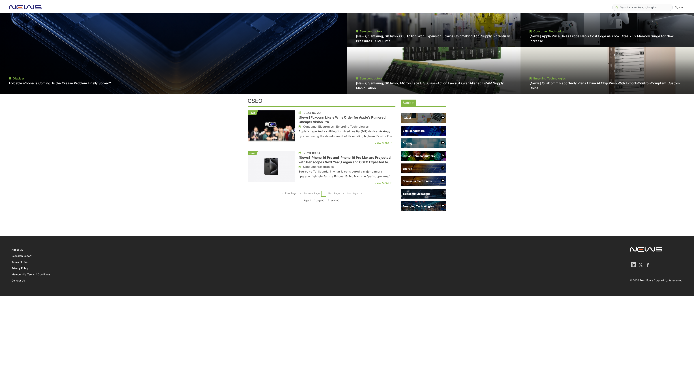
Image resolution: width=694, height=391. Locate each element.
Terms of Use (19, 262)
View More (381, 143)
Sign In (679, 7)
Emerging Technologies (352, 126)
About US (17, 249)
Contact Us (18, 280)
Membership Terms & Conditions (31, 274)
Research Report (21, 255)
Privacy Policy (20, 268)
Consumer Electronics (318, 126)
